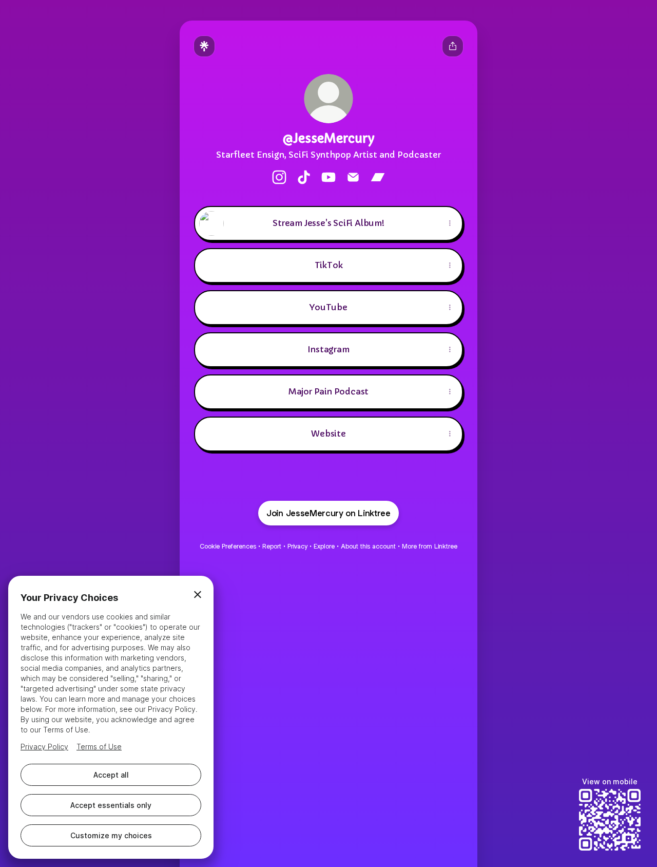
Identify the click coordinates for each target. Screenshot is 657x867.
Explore (324, 546)
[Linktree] (204, 46)
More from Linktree (429, 546)
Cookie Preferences (228, 546)
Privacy (297, 546)
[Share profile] (452, 46)
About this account (368, 546)
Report (271, 546)
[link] (279, 177)
